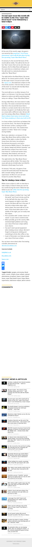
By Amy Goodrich (17, 495)
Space (19, 276)
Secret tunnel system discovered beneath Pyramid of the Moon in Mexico (18, 514)
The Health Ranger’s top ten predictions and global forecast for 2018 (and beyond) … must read (19, 408)
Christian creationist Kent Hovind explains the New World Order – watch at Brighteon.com (19, 383)
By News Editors (16, 533)
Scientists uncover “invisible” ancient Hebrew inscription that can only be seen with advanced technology (19, 477)
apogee (14, 272)
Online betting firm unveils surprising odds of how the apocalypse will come (18, 462)
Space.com (7, 82)
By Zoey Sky (16, 403)
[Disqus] (16, 310)
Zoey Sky (12, 24)
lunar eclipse (20, 274)
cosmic (8, 274)
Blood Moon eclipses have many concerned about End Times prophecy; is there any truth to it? (16, 116)
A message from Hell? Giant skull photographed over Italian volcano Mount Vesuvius (17, 499)
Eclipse (13, 274)
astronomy (20, 272)
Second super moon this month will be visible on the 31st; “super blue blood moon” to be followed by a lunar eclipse (19, 400)
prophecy (13, 276)
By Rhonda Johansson (18, 464)
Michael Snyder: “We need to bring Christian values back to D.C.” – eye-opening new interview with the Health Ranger (18, 392)
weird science (26, 280)
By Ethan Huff (16, 386)
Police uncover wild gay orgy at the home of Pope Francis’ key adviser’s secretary (17, 507)
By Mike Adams (17, 395)
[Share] (16, 268)
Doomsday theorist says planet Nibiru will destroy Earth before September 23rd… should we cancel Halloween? (18, 455)
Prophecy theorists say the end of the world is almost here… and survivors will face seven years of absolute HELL (19, 422)
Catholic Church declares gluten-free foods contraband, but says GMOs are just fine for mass (18, 492)
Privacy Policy (16, 543)
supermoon (5, 280)
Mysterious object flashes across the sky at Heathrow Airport (19, 414)
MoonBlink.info (6, 256)
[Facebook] (16, 263)
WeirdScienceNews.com (9, 245)
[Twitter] (16, 265)
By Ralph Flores (16, 417)
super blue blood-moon (13, 278)
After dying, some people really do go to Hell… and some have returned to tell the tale (19, 469)
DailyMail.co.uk (6, 252)
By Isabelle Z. (17, 425)
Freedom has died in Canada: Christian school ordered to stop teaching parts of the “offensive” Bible (19, 521)
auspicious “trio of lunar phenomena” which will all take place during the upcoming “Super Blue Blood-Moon (15, 55)
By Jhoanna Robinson (18, 479)
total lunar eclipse (15, 280)
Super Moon (25, 278)
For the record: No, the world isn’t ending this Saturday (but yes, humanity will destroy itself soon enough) (19, 447)
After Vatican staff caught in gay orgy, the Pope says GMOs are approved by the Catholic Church (19, 484)
